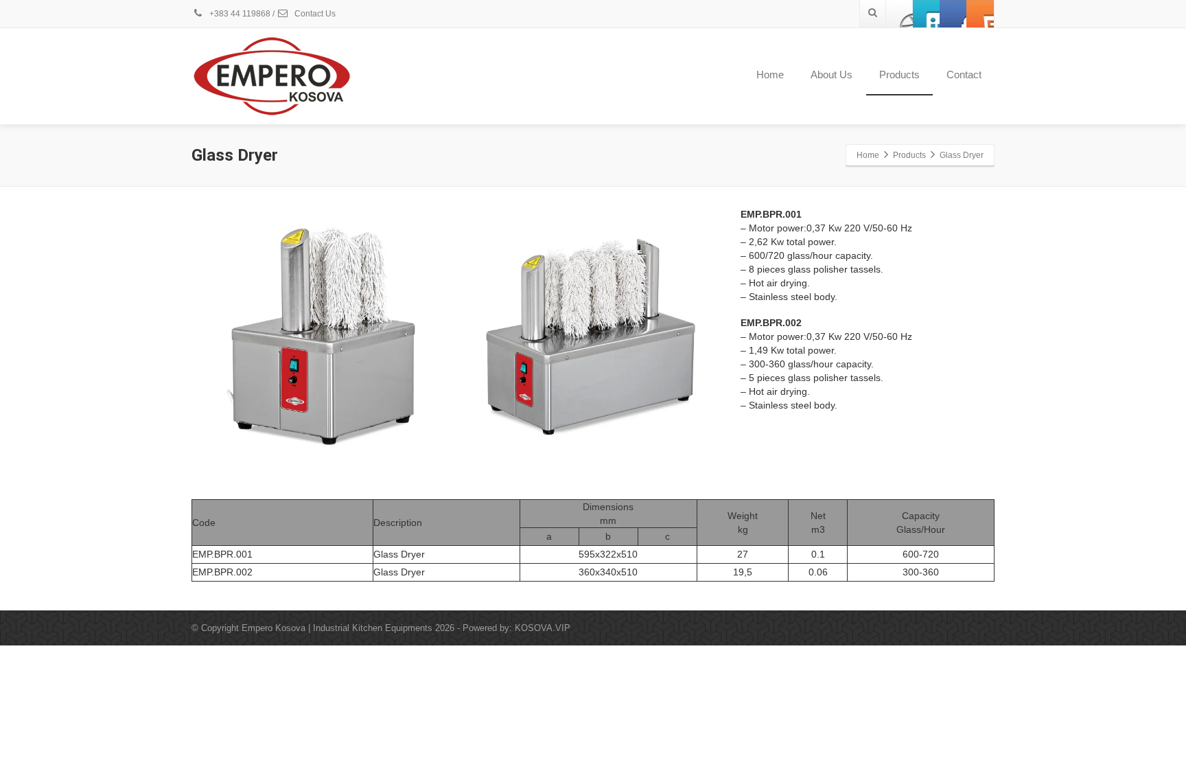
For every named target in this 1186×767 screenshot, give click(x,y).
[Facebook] (900, 13)
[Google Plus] (953, 13)
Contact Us (314, 14)
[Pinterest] (980, 13)
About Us (831, 74)
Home (770, 74)
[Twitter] (926, 13)
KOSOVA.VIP (542, 628)
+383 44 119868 (238, 14)
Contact (963, 74)
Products (899, 74)
